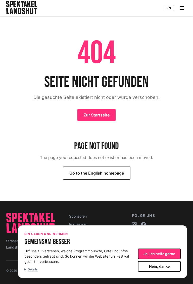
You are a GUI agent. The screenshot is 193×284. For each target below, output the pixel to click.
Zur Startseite (96, 114)
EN (169, 8)
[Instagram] (134, 224)
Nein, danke (159, 266)
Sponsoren (78, 216)
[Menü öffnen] (182, 8)
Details (33, 269)
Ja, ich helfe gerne (159, 254)
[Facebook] (143, 224)
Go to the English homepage (96, 173)
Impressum (78, 224)
